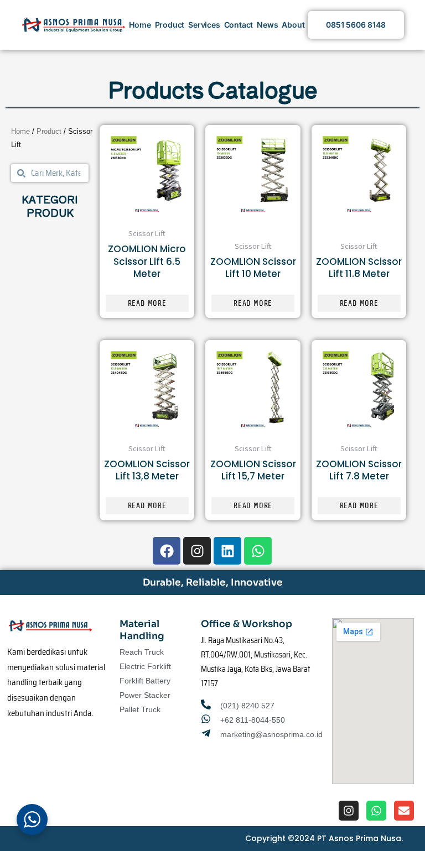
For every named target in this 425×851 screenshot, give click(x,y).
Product (170, 24)
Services (204, 24)
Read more (147, 303)
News (267, 24)
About (293, 24)
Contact (238, 24)
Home (140, 24)
